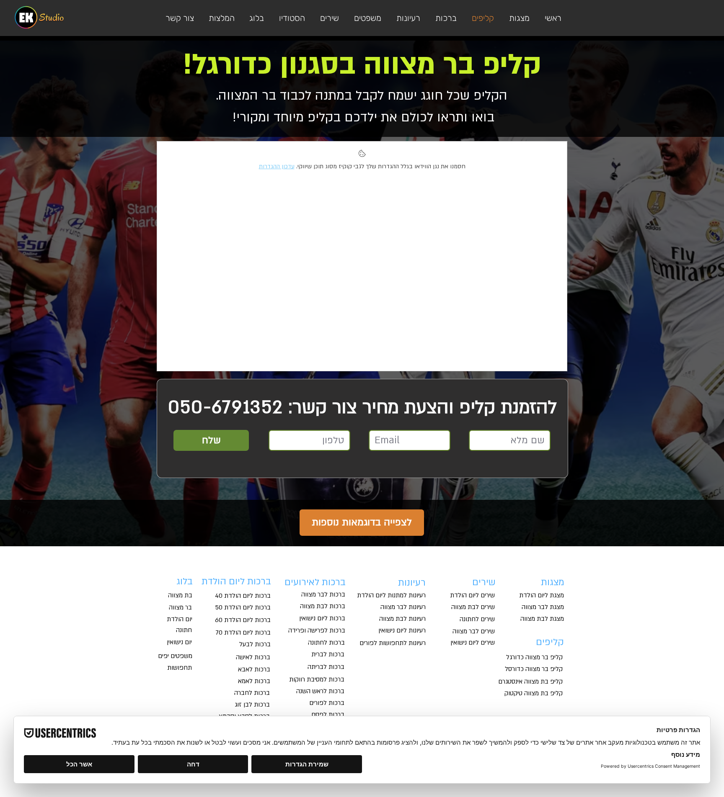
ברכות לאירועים (314, 582)
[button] (366, 18)
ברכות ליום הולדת (236, 581)
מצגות (552, 582)
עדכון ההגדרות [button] (277, 166)
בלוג (184, 581)
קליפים (550, 642)
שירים (484, 582)
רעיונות (412, 582)
